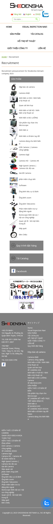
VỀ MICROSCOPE (34, 383)
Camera (31, 380)
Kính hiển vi (32, 403)
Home (9, 26)
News (30, 414)
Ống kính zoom (8, 479)
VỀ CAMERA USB (34, 370)
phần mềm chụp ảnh (10, 471)
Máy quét (5, 500)
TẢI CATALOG (37, 34)
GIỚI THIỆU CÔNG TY (17, 48)
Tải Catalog (22, 258)
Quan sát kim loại (35, 367)
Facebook (21, 271)
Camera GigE (7, 453)
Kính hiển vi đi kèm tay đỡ (38, 411)
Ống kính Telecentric (10, 482)
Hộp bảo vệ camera (36, 352)
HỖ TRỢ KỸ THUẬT (26, 41)
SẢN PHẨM (15, 34)
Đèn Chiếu (6, 502)
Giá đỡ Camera (8, 466)
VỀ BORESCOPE (34, 406)
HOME (4, 57)
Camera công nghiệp (36, 360)
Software (5, 474)
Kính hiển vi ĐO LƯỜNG (37, 378)
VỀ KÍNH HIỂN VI (8, 459)
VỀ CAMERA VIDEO (9, 451)
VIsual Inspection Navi (34, 26)
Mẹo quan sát (7, 469)
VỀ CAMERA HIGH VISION (38, 409)
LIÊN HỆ (42, 48)
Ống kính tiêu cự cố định (11, 477)
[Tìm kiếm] (37, 19)
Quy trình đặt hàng (26, 245)
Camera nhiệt (33, 357)
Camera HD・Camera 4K (12, 456)
